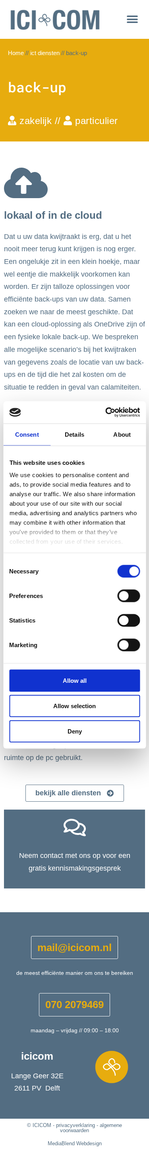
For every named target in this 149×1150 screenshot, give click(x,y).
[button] (132, 19)
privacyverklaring (75, 1125)
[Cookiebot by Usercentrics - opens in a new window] (106, 412)
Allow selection (74, 705)
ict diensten (45, 53)
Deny (75, 731)
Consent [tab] (27, 434)
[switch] (128, 595)
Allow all (75, 680)
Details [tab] (74, 434)
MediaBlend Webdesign (75, 1143)
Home (16, 53)
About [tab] (122, 434)
